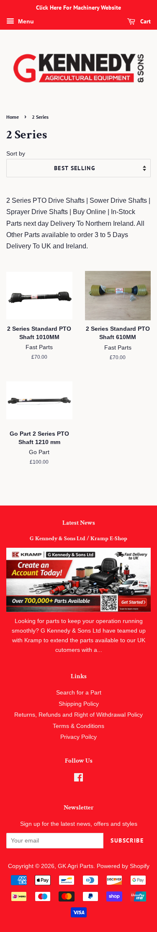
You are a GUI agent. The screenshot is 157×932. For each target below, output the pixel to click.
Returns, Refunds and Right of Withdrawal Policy (78, 715)
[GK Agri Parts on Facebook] (78, 779)
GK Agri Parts (75, 866)
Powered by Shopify (123, 866)
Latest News (78, 523)
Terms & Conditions (78, 726)
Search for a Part (78, 692)
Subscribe (127, 840)
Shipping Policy (79, 704)
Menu (25, 21)
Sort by (15, 153)
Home (12, 117)
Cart (145, 21)
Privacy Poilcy (78, 737)
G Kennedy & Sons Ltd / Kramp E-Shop (78, 538)
